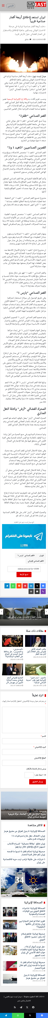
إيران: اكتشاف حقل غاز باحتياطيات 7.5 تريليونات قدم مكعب (28, 837)
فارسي (11, 6)
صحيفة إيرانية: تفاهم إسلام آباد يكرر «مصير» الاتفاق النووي (33, 937)
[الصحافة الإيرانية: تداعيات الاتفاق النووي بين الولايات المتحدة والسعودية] (10, 912)
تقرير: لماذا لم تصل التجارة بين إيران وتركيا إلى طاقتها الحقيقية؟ (32, 924)
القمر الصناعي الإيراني (35, 561)
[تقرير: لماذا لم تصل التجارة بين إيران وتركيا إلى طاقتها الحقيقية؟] (10, 924)
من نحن (20, 1000)
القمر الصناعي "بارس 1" (25, 555)
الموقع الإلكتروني (40, 758)
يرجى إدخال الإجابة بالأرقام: (36, 768)
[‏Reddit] (19, 585)
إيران (41, 555)
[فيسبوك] (43, 585)
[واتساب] (13, 585)
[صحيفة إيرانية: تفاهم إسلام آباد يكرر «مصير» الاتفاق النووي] (10, 937)
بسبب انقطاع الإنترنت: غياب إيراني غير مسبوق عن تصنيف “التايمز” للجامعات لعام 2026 (24, 616)
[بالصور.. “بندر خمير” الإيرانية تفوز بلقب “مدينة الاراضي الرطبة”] (35, 669)
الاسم (43, 736)
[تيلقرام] (7, 585)
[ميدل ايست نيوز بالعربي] (36, 5)
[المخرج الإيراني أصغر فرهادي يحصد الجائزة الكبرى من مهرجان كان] (12, 669)
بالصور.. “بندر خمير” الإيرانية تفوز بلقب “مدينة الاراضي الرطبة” (36, 680)
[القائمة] (3, 6)
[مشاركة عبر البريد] (37, 591)
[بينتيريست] (25, 585)
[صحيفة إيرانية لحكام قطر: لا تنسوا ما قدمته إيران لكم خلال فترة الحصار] (10, 966)
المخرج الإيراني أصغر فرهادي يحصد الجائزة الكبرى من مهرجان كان (14, 680)
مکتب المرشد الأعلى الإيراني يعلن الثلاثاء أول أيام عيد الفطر (36, 652)
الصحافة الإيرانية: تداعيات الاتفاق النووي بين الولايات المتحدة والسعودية (33, 911)
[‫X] (37, 585)
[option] (24, 612)
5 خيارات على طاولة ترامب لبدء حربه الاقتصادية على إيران (24, 861)
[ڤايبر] (43, 591)
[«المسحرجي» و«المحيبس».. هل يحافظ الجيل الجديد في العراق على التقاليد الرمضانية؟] (12, 641)
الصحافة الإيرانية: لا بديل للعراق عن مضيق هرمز (24, 831)
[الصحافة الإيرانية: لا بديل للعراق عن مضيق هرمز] (10, 978)
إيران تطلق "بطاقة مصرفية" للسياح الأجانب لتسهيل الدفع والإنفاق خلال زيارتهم (26, 845)
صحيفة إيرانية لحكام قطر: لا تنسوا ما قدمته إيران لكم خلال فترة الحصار (26, 853)
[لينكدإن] (31, 585)
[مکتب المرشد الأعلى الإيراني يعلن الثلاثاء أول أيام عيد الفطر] (35, 641)
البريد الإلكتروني (39, 747)
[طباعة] (31, 591)
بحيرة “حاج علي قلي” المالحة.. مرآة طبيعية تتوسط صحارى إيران (27, 815)
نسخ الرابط (24, 574)
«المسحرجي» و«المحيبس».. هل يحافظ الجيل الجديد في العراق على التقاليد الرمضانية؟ (13, 653)
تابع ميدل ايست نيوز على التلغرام (24, 522)
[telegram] (24, 537)
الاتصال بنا (27, 1000)
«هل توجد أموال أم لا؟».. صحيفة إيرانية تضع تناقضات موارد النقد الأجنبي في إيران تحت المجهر (32, 951)
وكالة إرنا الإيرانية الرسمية (17, 99)
